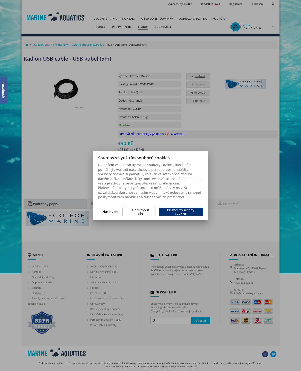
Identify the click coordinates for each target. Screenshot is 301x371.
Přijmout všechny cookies (180, 212)
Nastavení (110, 211)
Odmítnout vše (140, 212)
